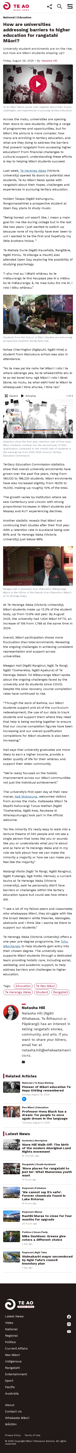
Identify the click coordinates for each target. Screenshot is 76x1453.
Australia (12, 1393)
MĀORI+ (11, 1424)
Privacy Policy (13, 1435)
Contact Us (13, 1411)
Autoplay (31, 395)
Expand (13, 395)
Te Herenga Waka (33, 170)
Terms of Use (32, 1435)
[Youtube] (69, 1331)
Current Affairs (16, 1348)
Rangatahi (12, 1368)
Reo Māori (12, 1355)
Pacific (10, 1387)
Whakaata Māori (17, 1418)
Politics (10, 1342)
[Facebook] (69, 1316)
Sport (9, 1380)
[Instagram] (69, 1324)
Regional (11, 1335)
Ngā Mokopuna (26, 796)
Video (9, 1323)
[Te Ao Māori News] (19, 1306)
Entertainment (16, 1374)
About (9, 1405)
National (9, 17)
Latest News (14, 1316)
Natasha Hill (49, 60)
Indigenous (13, 1361)
